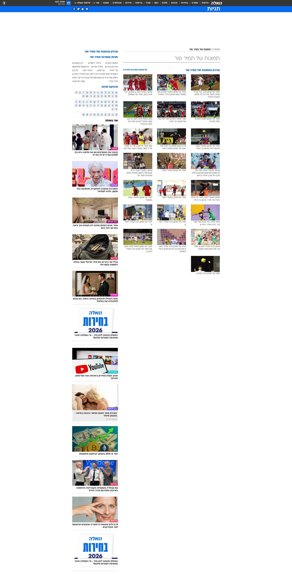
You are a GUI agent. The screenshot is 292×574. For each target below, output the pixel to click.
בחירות (184, 3)
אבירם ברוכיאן (111, 66)
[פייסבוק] (74, 9)
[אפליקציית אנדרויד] (87, 9)
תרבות (174, 3)
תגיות (217, 49)
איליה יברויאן (97, 66)
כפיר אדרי (113, 81)
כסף (156, 3)
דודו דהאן (94, 74)
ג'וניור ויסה (87, 70)
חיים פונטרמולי (99, 77)
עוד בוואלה (111, 120)
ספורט (195, 3)
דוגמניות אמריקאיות (109, 74)
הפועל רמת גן (111, 63)
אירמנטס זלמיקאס (80, 66)
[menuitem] (203, 3)
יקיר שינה (76, 77)
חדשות (205, 3)
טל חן (90, 77)
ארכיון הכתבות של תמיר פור (101, 51)
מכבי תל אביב (78, 81)
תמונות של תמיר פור (200, 49)
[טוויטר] (78, 9)
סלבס (164, 3)
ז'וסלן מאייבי (112, 77)
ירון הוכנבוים (77, 63)
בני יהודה (113, 70)
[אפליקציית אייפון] (83, 9)
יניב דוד (84, 77)
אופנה (106, 3)
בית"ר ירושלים (94, 63)
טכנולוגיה (117, 3)
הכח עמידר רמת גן (80, 74)
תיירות (128, 3)
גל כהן (75, 70)
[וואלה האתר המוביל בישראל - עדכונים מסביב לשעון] (216, 3)
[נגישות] (4, 3)
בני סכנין (101, 70)
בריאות (138, 3)
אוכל (148, 3)
